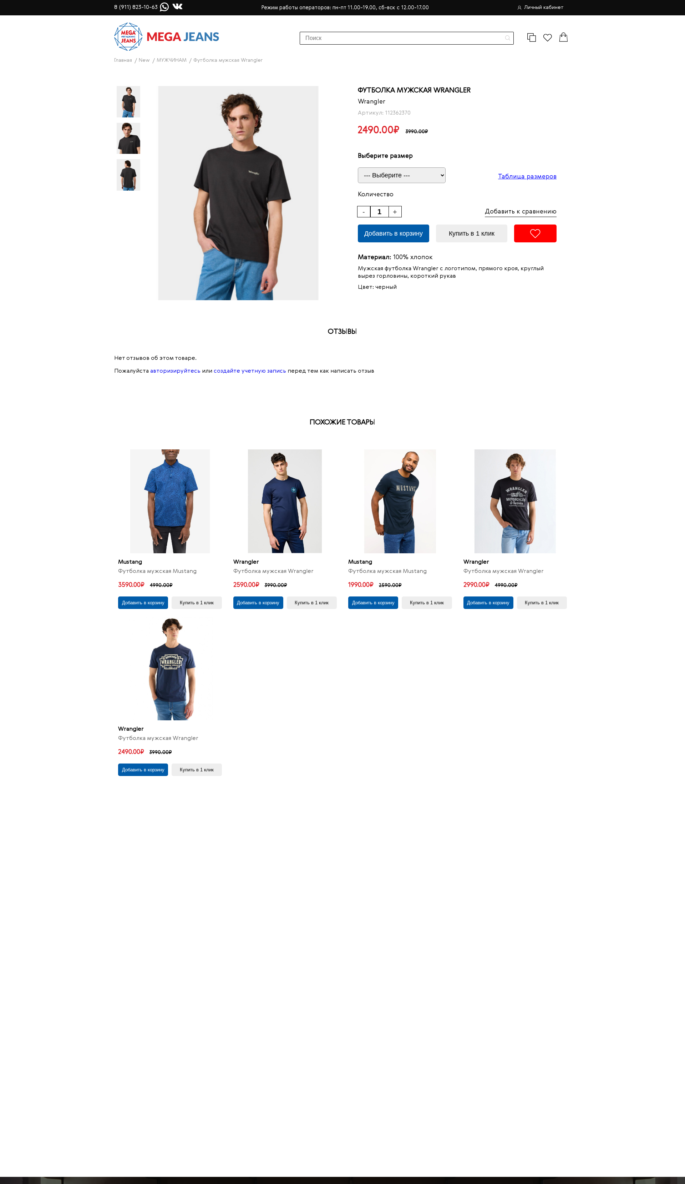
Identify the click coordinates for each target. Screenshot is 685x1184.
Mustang (130, 562)
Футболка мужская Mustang (157, 571)
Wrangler (371, 102)
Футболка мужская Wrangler (273, 571)
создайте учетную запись (250, 371)
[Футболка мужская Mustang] (170, 501)
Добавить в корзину (393, 233)
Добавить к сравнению (521, 211)
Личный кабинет (544, 7)
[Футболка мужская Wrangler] (285, 501)
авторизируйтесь (175, 371)
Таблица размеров (527, 176)
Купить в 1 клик (471, 233)
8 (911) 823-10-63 (136, 7)
